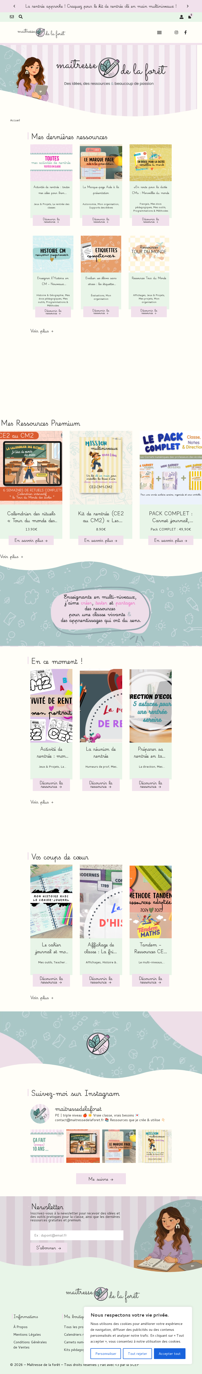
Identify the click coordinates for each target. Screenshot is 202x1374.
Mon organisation (108, 204)
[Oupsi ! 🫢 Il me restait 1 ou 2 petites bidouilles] (119, 1146)
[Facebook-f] (185, 32)
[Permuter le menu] (159, 32)
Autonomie (89, 204)
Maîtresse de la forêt (43, 1364)
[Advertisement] (101, 380)
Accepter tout (170, 1353)
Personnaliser (105, 1353)
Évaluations (97, 295)
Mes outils (159, 207)
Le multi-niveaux (150, 962)
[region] (138, 1335)
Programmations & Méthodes (150, 210)
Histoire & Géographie (50, 295)
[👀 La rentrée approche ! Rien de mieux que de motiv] (83, 1146)
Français (144, 203)
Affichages (139, 295)
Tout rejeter (137, 1353)
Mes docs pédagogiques (148, 205)
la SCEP (132, 1364)
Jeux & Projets (42, 204)
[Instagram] (176, 32)
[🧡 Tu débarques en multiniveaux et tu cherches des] (155, 1146)
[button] (14, 6)
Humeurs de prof (97, 766)
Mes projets (145, 298)
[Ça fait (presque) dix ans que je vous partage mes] (47, 1146)
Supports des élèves (101, 207)
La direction (147, 766)
